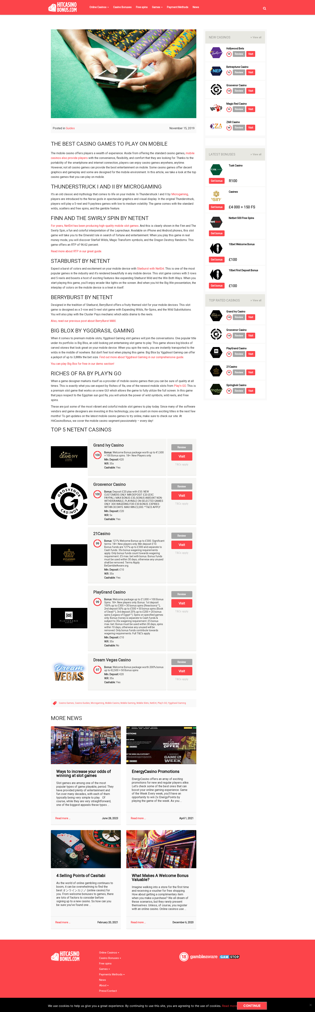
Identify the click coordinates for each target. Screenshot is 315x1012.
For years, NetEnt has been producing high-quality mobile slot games (95, 225)
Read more (229, 1006)
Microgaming (179, 194)
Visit (182, 456)
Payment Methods (177, 7)
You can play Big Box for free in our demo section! (82, 363)
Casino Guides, (83, 703)
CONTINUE (252, 1006)
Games (156, 7)
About (103, 985)
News (196, 7)
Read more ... (62, 818)
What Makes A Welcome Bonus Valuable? (160, 878)
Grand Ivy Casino (108, 445)
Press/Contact (108, 991)
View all (255, 37)
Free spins (142, 7)
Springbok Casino (236, 385)
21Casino (101, 534)
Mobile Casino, (112, 703)
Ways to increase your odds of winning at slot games (83, 774)
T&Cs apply (181, 464)
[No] (310, 1005)
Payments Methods (111, 974)
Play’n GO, (163, 703)
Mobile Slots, (143, 703)
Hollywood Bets (235, 48)
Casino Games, (67, 703)
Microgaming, (98, 703)
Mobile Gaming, (128, 703)
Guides (70, 128)
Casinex (233, 191)
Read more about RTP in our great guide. (76, 251)
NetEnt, (154, 703)
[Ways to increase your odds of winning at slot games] (86, 745)
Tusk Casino (236, 165)
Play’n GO (180, 386)
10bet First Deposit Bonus (243, 270)
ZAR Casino (233, 122)
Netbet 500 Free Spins (241, 218)
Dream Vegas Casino (112, 660)
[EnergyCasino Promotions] (161, 745)
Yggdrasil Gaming (177, 703)
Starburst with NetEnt (150, 268)
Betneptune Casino (237, 67)
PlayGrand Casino (109, 592)
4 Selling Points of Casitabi (80, 876)
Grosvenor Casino (109, 484)
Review (182, 447)
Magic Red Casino (236, 103)
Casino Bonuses (122, 7)
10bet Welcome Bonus (242, 244)
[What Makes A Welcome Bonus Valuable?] (161, 849)
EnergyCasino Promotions (155, 772)
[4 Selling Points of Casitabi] (86, 849)
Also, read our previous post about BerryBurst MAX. (83, 321)
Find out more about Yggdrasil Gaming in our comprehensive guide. (141, 357)
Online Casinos (98, 7)
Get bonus (217, 180)
